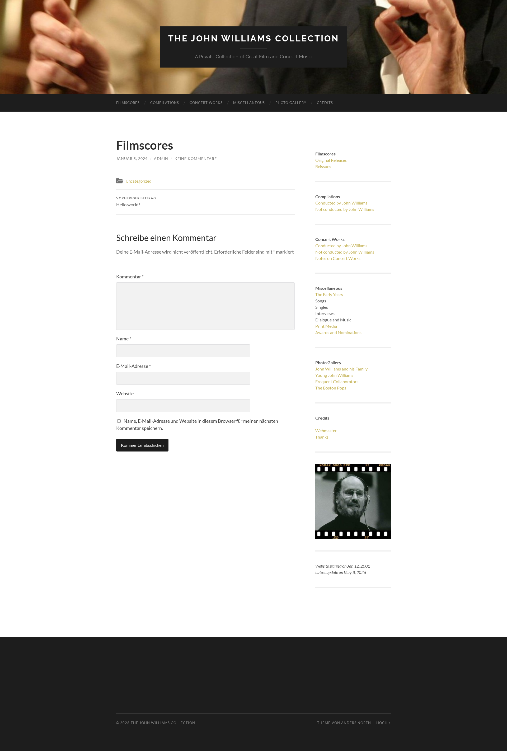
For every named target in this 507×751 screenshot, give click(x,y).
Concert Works (206, 103)
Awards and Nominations (338, 332)
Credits (325, 103)
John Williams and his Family (341, 368)
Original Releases (331, 160)
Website (125, 393)
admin (161, 158)
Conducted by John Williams (341, 202)
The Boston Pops (330, 387)
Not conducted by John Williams (344, 209)
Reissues (323, 166)
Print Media (326, 326)
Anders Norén (356, 723)
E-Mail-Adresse (133, 366)
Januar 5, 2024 (132, 158)
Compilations (164, 103)
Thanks (321, 436)
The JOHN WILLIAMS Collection (253, 38)
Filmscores (128, 103)
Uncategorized (138, 181)
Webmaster (326, 430)
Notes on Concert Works (337, 258)
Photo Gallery (290, 103)
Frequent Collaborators (336, 381)
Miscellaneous (249, 103)
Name (123, 338)
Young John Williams (334, 375)
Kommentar (130, 276)
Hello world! (136, 201)
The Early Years (329, 294)
